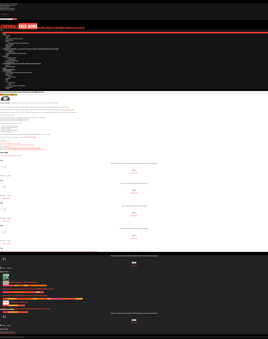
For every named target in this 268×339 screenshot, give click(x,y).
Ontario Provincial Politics (57, 299)
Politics (42, 292)
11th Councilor (72, 251)
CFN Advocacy (39, 251)
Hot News (31, 292)
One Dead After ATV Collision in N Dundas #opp (15, 302)
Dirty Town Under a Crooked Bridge (60, 251)
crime (5, 144)
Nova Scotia (2, 251)
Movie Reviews (48, 251)
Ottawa (66, 299)
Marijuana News (7, 94)
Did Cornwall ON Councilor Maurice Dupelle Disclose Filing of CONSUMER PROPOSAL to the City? (28, 289)
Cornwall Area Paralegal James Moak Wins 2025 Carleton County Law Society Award (25, 295)
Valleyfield (89, 251)
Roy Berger (5, 251)
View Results (134, 173)
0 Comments (6, 146)
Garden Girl (68, 251)
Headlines (21, 285)
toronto (31, 144)
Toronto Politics (18, 251)
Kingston (35, 299)
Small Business (79, 299)
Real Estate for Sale (94, 251)
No (5, 167)
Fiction (87, 251)
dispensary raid (11, 144)
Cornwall (12, 285)
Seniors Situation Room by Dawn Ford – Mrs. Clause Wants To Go (20, 282)
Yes (5, 166)
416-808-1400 (32, 137)
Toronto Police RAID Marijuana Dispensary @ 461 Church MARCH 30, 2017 (25, 149)
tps (34, 144)
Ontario (25, 285)
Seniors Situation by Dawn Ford (39, 285)
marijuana (18, 144)
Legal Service (14, 251)
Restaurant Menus (31, 251)
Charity (21, 251)
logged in (9, 155)
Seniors (29, 285)
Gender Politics (25, 251)
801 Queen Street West (68, 109)
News (12, 94)
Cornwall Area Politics (18, 292)
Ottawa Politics (43, 251)
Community (7, 285)
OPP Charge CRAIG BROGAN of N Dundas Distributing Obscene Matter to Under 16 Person (26, 309)
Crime (1, 94)
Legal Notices (9, 251)
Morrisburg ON (41, 299)
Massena (35, 251)
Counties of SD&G (12, 299)
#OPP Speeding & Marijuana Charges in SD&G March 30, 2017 (24, 148)
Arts (4, 285)
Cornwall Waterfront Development (80, 251)
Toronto (15, 94)
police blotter (25, 144)
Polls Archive (6, 198)
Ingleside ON (29, 299)
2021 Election (53, 251)
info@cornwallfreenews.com (7, 333)
